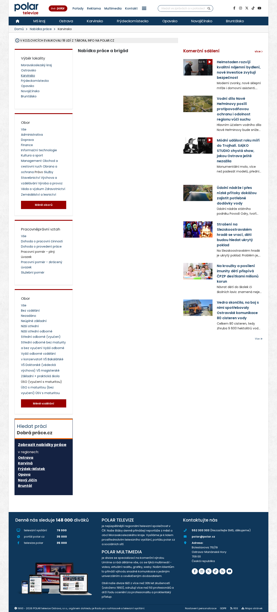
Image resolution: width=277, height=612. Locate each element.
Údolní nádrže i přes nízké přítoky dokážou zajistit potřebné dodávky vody (236, 195)
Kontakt (131, 8)
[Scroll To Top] (269, 607)
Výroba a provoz (50, 183)
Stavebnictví (31, 178)
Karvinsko (95, 21)
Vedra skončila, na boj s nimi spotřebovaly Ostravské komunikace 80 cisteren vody (238, 310)
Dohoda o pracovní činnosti (42, 241)
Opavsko (169, 21)
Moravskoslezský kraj (36, 65)
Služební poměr (32, 272)
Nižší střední (30, 326)
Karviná (25, 463)
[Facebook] (234, 8)
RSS (236, 608)
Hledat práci (34, 429)
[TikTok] (253, 8)
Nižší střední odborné (36, 331)
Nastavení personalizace (200, 608)
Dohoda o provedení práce (41, 246)
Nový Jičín (27, 480)
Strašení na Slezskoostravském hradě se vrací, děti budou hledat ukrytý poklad (235, 235)
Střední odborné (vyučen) (41, 337)
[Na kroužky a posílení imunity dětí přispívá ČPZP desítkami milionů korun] (198, 271)
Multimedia (113, 8)
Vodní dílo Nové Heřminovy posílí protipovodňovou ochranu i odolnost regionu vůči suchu (233, 109)
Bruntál (25, 486)
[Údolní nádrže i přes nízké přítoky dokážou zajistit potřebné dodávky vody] (198, 193)
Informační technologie (39, 150)
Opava (24, 475)
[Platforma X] (247, 8)
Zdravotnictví (55, 189)
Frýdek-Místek (31, 469)
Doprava (27, 140)
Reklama (94, 8)
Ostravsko (28, 70)
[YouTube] (259, 8)
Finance (27, 145)
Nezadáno (28, 316)
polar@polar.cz (203, 537)
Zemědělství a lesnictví (38, 194)
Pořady (78, 8)
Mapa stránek (254, 608)
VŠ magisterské (48, 370)
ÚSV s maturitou (47, 393)
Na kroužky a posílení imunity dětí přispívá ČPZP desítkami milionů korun (238, 273)
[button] (144, 8)
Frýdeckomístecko (132, 21)
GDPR (223, 608)
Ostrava (66, 21)
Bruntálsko (235, 21)
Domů (19, 29)
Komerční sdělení (201, 51)
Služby (48, 172)
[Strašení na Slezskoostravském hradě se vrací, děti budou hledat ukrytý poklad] (198, 229)
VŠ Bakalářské (53, 359)
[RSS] (222, 571)
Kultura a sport (32, 155)
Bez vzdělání (30, 310)
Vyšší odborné (53, 348)
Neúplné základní (34, 321)
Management (32, 161)
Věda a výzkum (33, 189)
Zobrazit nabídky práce (42, 444)
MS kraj (39, 21)
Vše (23, 129)
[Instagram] (240, 8)
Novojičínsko (201, 21)
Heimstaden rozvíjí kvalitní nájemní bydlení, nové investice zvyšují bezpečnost (239, 70)
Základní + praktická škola (40, 376)
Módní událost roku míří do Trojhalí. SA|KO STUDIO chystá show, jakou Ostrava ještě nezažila (238, 151)
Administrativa (32, 134)
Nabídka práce (41, 29)
